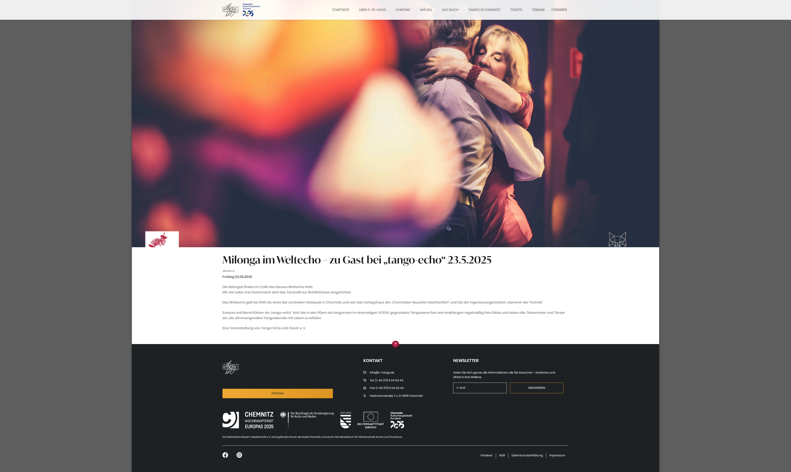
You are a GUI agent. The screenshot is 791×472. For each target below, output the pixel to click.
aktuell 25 (228, 270)
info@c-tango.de (382, 373)
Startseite (340, 9)
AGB (502, 455)
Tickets (516, 9)
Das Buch (450, 9)
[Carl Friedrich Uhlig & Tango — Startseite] (230, 10)
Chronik (403, 9)
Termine (538, 9)
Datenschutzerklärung (527, 455)
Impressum (557, 455)
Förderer (559, 9)
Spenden (277, 393)
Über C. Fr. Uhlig (372, 9)
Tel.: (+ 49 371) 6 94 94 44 (386, 380)
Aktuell (426, 9)
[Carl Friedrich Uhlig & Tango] (247, 420)
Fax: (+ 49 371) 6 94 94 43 (387, 388)
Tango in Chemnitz (484, 9)
